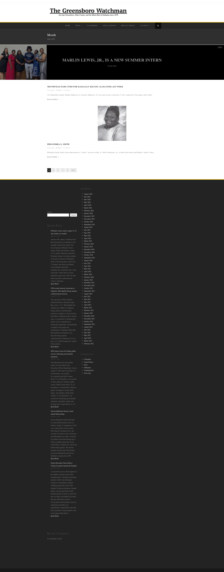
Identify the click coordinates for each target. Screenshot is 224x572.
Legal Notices (109, 26)
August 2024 (88, 260)
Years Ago (87, 373)
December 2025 (89, 216)
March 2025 (88, 241)
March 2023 (88, 307)
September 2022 (89, 324)
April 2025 (87, 238)
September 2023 (89, 291)
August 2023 (88, 294)
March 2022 (88, 341)
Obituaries (87, 367)
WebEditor (59, 90)
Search (49, 212)
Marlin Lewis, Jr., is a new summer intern (112, 60)
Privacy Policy (128, 26)
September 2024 (89, 258)
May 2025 (87, 235)
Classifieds (92, 26)
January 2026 (88, 213)
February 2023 (89, 310)
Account (144, 26)
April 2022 (87, 338)
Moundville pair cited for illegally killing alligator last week (85, 86)
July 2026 (87, 197)
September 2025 (89, 224)
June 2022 (87, 332)
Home (67, 26)
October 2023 (88, 288)
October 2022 (88, 321)
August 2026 (88, 194)
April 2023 (87, 305)
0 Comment (66, 90)
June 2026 (87, 199)
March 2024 (88, 274)
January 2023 (88, 313)
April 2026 (87, 205)
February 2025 (89, 244)
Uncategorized (88, 370)
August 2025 (88, 227)
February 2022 (89, 343)
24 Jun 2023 (50, 148)
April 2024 (87, 271)
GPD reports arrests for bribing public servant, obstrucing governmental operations (63, 354)
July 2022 (87, 330)
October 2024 (88, 255)
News (77, 26)
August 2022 (88, 327)
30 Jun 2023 (112, 66)
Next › (73, 170)
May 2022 (87, 335)
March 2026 (88, 208)
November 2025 (89, 219)
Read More (52, 99)
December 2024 (89, 249)
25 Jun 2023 (50, 90)
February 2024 (89, 277)
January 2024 (88, 280)
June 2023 (87, 299)
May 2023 (87, 302)
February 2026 (89, 210)
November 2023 (89, 285)
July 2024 (87, 263)
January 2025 (88, 246)
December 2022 (89, 316)
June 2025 (87, 233)
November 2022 (89, 319)
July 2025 (87, 230)
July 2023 (87, 296)
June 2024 (87, 266)
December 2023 (89, 282)
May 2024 (87, 269)
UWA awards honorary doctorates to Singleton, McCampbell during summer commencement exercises (64, 291)
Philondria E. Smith (58, 144)
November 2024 (89, 252)
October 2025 (88, 222)
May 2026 (87, 202)
